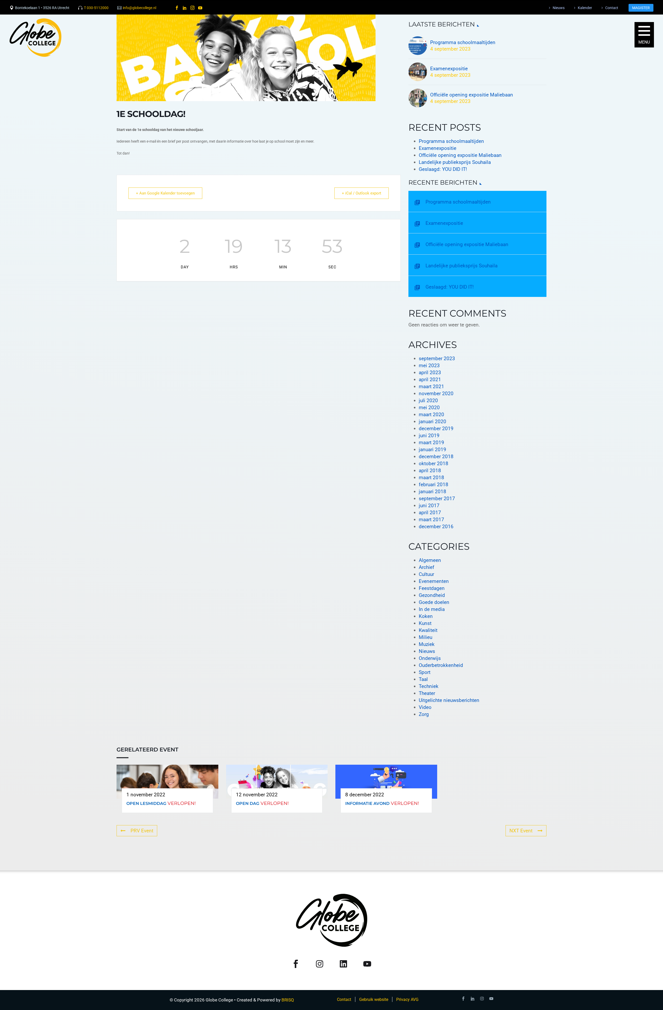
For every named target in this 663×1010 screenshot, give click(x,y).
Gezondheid (432, 595)
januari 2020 (432, 421)
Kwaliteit (428, 630)
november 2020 (436, 393)
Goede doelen (434, 602)
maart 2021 (431, 386)
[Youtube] (491, 999)
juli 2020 (428, 400)
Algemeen (430, 560)
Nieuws (427, 651)
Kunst (425, 623)
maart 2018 (431, 477)
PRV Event (142, 831)
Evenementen (434, 581)
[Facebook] (177, 8)
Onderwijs (430, 658)
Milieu (425, 637)
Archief (426, 567)
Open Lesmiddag (146, 803)
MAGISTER (641, 8)
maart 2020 (431, 414)
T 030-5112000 (96, 8)
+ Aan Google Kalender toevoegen (165, 193)
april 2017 (430, 513)
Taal (423, 679)
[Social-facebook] (463, 999)
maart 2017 (431, 520)
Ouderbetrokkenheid (441, 665)
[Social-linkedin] (473, 999)
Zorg (424, 714)
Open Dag (247, 803)
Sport (424, 672)
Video (425, 707)
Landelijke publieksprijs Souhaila (455, 162)
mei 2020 (429, 407)
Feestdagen (432, 588)
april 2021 (430, 379)
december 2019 (436, 428)
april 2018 (430, 470)
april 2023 (430, 372)
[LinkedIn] (185, 8)
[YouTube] (200, 8)
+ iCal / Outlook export (361, 193)
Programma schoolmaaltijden (451, 141)
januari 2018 (432, 491)
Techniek (428, 686)
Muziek (427, 644)
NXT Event (520, 831)
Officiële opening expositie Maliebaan (471, 95)
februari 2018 (433, 484)
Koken (426, 616)
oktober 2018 (433, 463)
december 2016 (436, 527)
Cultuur (426, 574)
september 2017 (437, 498)
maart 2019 (431, 442)
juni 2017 (429, 506)
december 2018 (436, 456)
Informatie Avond (367, 803)
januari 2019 (432, 449)
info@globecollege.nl (139, 8)
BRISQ (288, 999)
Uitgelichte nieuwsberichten (449, 700)
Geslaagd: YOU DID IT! (443, 169)
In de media (432, 609)
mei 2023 (429, 365)
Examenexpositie (449, 69)
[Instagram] (192, 8)
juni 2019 (429, 435)
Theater (427, 693)
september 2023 (437, 358)
